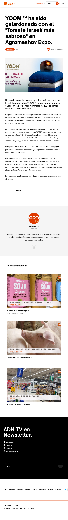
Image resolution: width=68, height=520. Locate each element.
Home (5, 489)
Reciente (12, 489)
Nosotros (50, 489)
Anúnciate (7, 508)
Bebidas (27, 489)
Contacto (58, 489)
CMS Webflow (8, 505)
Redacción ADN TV (34, 226)
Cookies (23, 508)
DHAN (16, 505)
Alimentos (10, 49)
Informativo (42, 489)
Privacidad (15, 508)
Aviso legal (31, 508)
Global (35, 489)
